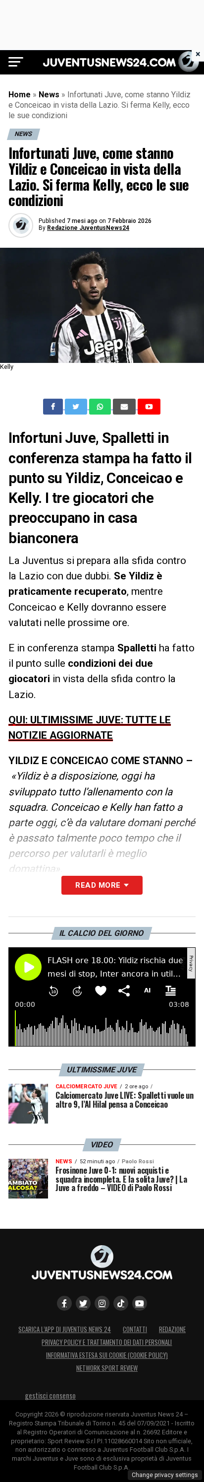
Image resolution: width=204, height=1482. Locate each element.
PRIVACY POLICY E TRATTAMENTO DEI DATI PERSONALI (107, 1342)
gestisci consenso (50, 1395)
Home (19, 94)
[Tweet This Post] (77, 407)
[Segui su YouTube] (139, 1303)
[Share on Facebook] (54, 407)
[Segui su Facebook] (64, 1303)
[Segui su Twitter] (83, 1303)
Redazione (172, 1329)
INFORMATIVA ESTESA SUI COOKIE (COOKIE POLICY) (107, 1355)
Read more (97, 885)
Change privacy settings (165, 1475)
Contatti (135, 1329)
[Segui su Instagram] (102, 1303)
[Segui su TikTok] (120, 1303)
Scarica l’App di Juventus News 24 (64, 1329)
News (49, 94)
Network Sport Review (107, 1368)
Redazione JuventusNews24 (88, 227)
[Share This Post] (101, 407)
